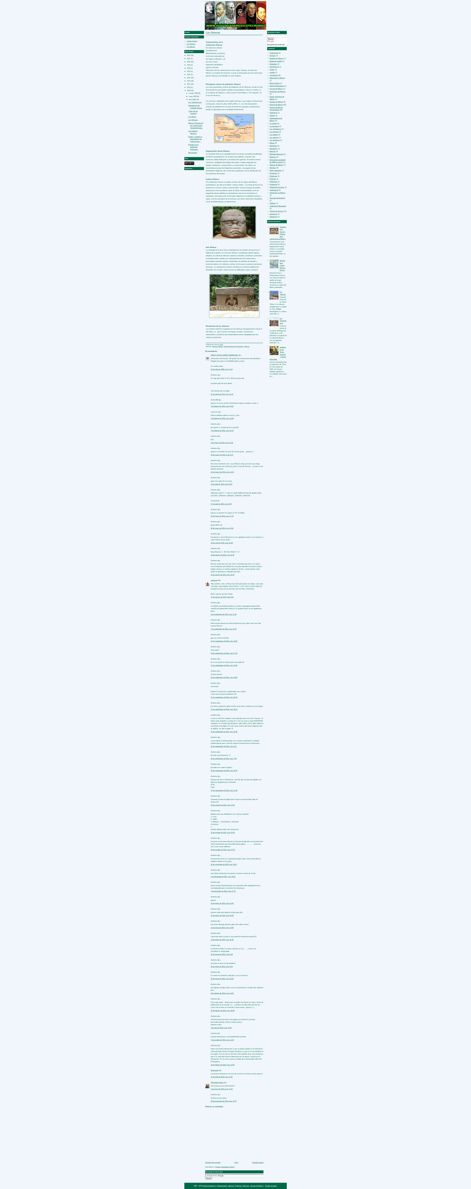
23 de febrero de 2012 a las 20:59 (223, 1011)
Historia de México (217, 346)
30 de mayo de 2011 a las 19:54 (222, 528)
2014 (188, 78)
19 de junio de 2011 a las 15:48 (222, 543)
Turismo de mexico (276, 211)
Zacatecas (273, 214)
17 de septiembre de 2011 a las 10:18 (224, 665)
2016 (188, 71)
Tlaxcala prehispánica (277, 198)
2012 (188, 81)
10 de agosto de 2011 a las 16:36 (222, 555)
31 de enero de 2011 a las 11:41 (222, 394)
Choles (272, 70)
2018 (188, 68)
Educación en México (277, 78)
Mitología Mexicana (276, 154)
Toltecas (273, 203)
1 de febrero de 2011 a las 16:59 (222, 418)
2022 (188, 59)
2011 (188, 84)
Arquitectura (274, 53)
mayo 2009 (193, 96)
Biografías (273, 64)
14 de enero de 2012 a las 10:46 (222, 940)
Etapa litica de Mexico (277, 92)
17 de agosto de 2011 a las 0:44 (222, 597)
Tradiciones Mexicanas (278, 206)
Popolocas (273, 173)
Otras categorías (275, 170)
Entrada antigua (257, 1162)
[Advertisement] (244, 50)
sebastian (214, 580)
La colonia (273, 123)
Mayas (272, 143)
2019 (188, 65)
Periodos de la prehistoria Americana (193, 147)
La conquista (274, 126)
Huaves (272, 115)
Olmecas (246, 346)
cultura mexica (192, 41)
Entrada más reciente (212, 1162)
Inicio (236, 1162)
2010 (188, 87)
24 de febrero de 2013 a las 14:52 (223, 1065)
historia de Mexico (256, 1186)
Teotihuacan (274, 190)
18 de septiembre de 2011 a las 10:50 (224, 677)
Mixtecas (273, 157)
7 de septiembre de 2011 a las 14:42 (223, 629)
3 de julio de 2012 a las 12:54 (221, 1028)
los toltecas (191, 47)
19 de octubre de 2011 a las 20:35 (223, 833)
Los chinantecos (275, 129)
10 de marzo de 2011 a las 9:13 (222, 455)
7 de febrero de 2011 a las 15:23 (222, 431)
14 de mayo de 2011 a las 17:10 (222, 516)
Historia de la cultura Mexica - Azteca (283, 265)
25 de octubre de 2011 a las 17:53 (223, 850)
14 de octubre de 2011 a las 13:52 (223, 805)
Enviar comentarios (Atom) (225, 1167)
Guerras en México (276, 102)
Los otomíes (274, 137)
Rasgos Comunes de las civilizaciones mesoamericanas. (195, 125)
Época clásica (275, 83)
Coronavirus (274, 75)
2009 (188, 90)
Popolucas (273, 176)
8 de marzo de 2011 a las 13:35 (222, 443)
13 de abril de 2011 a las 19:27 (221, 484)
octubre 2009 (193, 93)
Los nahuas (274, 135)
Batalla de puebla (276, 61)
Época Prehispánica (277, 86)
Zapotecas (273, 217)
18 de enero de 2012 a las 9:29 (222, 967)
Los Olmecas (213, 32)
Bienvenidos (192, 153)
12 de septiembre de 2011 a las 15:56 (224, 641)
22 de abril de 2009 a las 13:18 (222, 369)
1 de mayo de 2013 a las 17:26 (222, 1089)
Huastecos (273, 113)
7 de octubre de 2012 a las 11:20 (222, 1040)
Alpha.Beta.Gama (217, 1082)
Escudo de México (276, 89)
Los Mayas (192, 117)
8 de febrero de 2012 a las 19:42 (222, 993)
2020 (188, 62)
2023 (188, 55)
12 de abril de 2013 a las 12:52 (222, 1077)
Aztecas (272, 56)
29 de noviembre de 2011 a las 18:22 (224, 864)
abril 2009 (192, 99)
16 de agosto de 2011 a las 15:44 (222, 575)
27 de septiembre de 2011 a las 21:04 (224, 790)
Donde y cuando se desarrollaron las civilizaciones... (195, 139)
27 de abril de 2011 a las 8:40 (221, 504)
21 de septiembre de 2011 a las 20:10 (224, 697)
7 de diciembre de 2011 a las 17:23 (223, 891)
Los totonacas (275, 140)
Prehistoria (273, 182)
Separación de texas (277, 187)
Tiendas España (270, 1186)
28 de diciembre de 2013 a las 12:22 (223, 1101)
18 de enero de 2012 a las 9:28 (222, 954)
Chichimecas (274, 67)
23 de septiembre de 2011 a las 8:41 (223, 746)
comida (272, 72)
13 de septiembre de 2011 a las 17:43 (224, 653)
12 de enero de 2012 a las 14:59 (222, 915)
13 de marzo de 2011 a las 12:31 (222, 472)
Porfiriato (273, 179)
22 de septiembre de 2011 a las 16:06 (224, 732)
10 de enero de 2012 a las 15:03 (222, 903)
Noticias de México (276, 165)
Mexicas (273, 151)
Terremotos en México (277, 193)
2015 (188, 74)
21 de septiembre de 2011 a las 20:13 (224, 709)
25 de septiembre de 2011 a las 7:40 (223, 759)
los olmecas (191, 44)
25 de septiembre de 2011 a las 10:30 (224, 771)
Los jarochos (274, 132)
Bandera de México (276, 58)
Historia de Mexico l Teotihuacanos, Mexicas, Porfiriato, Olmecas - (226, 1186)
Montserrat (214, 1070)
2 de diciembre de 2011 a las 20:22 (223, 877)
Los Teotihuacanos (195, 102)
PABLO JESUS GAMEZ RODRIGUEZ (224, 355)
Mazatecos (273, 149)
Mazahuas (273, 146)
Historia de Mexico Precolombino (233, 346)
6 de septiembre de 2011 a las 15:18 (223, 614)
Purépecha (273, 184)
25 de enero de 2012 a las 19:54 (222, 979)
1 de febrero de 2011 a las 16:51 (222, 406)
